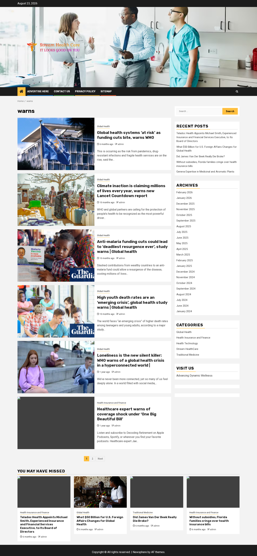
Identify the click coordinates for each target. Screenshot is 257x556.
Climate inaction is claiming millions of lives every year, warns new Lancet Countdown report (131, 190)
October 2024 (184, 283)
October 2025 (184, 215)
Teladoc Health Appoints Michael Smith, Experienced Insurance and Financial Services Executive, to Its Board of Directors (206, 137)
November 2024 (185, 277)
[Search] (237, 91)
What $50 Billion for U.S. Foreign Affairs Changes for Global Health (100, 521)
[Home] (21, 91)
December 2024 (185, 271)
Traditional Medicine (187, 354)
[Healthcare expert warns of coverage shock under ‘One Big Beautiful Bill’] (55, 423)
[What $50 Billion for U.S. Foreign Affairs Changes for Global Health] (100, 492)
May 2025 (181, 243)
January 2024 (184, 311)
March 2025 (183, 254)
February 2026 (184, 192)
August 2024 (183, 294)
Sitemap (106, 91)
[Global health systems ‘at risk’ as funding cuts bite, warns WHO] (55, 144)
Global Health (103, 126)
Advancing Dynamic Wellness (194, 375)
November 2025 (185, 209)
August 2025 (183, 226)
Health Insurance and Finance (111, 403)
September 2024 (185, 288)
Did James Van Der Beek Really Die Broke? (200, 156)
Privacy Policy (85, 91)
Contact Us (62, 91)
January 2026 (184, 198)
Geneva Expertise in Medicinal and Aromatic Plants (205, 171)
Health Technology (187, 343)
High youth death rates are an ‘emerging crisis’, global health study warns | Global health (132, 302)
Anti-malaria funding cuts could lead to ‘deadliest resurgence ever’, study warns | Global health (132, 246)
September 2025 (185, 220)
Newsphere (140, 552)
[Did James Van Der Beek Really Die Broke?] (156, 492)
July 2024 (181, 300)
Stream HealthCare (187, 349)
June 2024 (182, 305)
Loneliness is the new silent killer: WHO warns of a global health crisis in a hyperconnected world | (130, 360)
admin (121, 144)
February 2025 (184, 260)
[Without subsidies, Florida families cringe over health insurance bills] (213, 492)
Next (100, 458)
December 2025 (185, 203)
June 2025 (182, 237)
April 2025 (182, 249)
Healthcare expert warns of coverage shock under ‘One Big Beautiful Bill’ (126, 414)
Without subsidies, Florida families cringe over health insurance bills (209, 521)
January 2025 (184, 266)
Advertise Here (38, 91)
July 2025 (181, 232)
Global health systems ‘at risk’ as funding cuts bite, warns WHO (129, 135)
